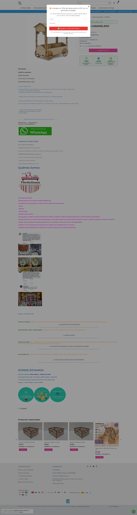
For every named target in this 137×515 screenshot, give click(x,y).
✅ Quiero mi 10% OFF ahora (68, 28)
